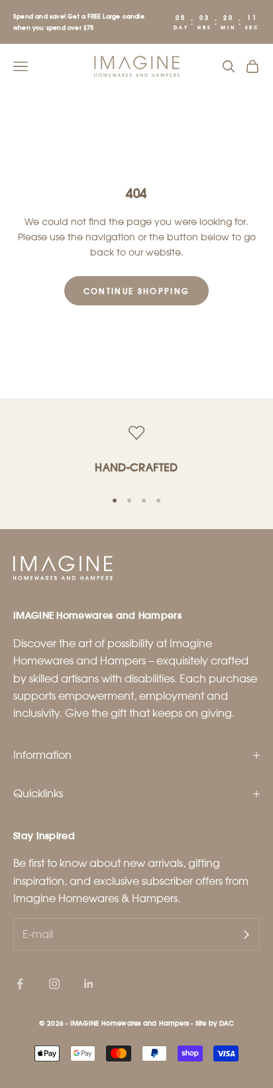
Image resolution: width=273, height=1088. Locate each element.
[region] (136, 451)
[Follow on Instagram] (54, 983)
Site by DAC (214, 1023)
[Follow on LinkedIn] (88, 983)
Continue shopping (136, 290)
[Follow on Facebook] (20, 983)
